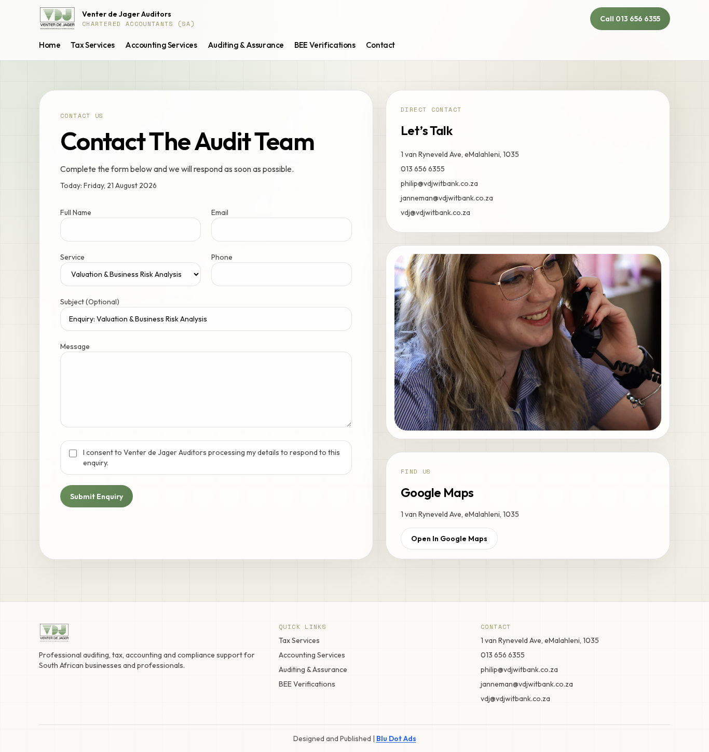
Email (219, 212)
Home (49, 45)
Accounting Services (161, 45)
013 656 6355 (423, 168)
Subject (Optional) (89, 301)
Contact (380, 45)
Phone (222, 257)
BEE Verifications (325, 45)
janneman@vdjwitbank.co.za (447, 198)
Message (75, 346)
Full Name (75, 212)
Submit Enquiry (96, 496)
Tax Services (92, 45)
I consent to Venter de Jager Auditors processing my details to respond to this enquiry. (211, 457)
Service (72, 257)
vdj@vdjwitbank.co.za (435, 212)
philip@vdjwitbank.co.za (439, 183)
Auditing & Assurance (246, 45)
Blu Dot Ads (396, 738)
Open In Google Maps (449, 538)
